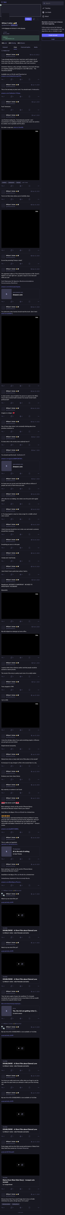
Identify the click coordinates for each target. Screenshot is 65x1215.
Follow (28, 19)
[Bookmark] (29, 79)
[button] (20, 920)
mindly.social (14, 25)
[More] (38, 79)
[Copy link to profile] (33, 19)
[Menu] (37, 19)
